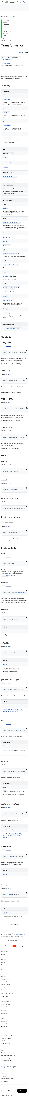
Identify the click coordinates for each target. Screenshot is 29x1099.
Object (9, 59)
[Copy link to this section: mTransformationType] (19, 499)
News (2, 964)
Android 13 (4, 1024)
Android (3, 954)
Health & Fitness (5, 982)
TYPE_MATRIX (6, 138)
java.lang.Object (5, 63)
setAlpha (5, 276)
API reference (7, 8)
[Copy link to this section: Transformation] (14, 523)
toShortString (7, 300)
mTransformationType (9, 176)
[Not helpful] (14, 16)
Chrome (3, 1073)
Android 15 (4, 1018)
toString (5, 313)
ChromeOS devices (6, 1001)
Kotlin (21, 52)
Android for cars (5, 1004)
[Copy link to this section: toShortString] (13, 847)
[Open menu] (2, 2)
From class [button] (11, 328)
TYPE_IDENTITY (7, 125)
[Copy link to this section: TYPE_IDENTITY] (14, 399)
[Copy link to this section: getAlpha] (9, 610)
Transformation (8, 189)
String (5, 296)
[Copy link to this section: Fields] (8, 456)
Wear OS (3, 999)
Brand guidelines (16, 1087)
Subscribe (22, 1091)
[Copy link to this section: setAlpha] (9, 762)
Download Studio (5, 1043)
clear (4, 208)
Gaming (3, 976)
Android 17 (4, 1013)
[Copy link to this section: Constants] (12, 337)
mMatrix (5, 167)
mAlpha (5, 157)
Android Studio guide (6, 1035)
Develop (15, 13)
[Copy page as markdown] (8, 49)
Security (3, 959)
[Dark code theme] (27, 351)
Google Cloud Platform (7, 1078)
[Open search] (17, 2)
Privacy (3, 987)
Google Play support (6, 1058)
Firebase (3, 1076)
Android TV (4, 1006)
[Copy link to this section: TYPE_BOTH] (12, 371)
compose (5, 222)
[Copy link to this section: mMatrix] (9, 480)
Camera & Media (5, 984)
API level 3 (8, 850)
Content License (20, 934)
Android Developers (6, 13)
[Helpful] (11, 16)
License (9, 1087)
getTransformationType (10, 253)
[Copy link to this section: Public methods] (17, 548)
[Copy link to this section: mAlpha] (8, 461)
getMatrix (6, 245)
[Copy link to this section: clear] (6, 554)
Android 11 (4, 1029)
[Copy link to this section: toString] (8, 885)
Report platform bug (6, 1053)
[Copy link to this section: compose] (10, 583)
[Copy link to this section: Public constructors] (21, 517)
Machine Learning (5, 979)
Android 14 (4, 1021)
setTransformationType (10, 287)
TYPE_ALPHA (6, 99)
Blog (2, 967)
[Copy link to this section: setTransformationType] (20, 804)
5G (2, 989)
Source (3, 962)
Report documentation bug (8, 1055)
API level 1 (8, 40)
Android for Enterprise (7, 957)
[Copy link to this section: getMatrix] (10, 643)
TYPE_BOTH (6, 112)
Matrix (12, 163)
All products (4, 1081)
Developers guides (6, 1038)
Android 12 (4, 1026)
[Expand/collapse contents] (11, 20)
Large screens (4, 996)
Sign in (25, 2)
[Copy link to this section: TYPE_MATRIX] (13, 427)
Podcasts (3, 970)
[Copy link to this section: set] (5, 721)
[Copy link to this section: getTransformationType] (20, 680)
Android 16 (4, 1016)
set (4, 265)
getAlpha (5, 237)
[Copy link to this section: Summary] (11, 86)
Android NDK (4, 1046)
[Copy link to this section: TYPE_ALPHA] (13, 343)
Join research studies (6, 1060)
